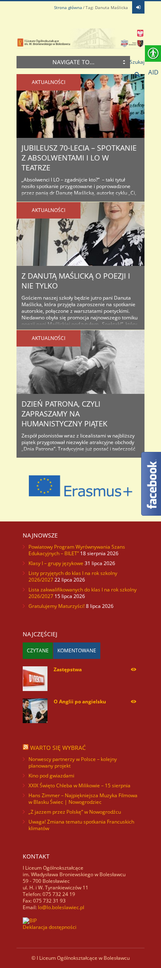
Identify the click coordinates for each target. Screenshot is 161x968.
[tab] (38, 650)
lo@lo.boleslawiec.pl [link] (61, 907)
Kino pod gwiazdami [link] (51, 775)
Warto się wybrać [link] (58, 748)
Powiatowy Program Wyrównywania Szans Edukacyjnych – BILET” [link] (76, 550)
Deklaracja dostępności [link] (49, 927)
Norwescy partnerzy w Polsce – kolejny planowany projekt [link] (72, 762)
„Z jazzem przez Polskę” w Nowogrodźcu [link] (74, 811)
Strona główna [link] (68, 7)
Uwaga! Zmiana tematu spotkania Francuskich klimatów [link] (81, 825)
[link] (138, 7)
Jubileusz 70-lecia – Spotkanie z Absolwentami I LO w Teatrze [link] (79, 157)
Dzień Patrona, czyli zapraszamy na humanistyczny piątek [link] (64, 413)
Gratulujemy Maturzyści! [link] (56, 606)
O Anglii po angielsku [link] (80, 701)
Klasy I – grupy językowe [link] (55, 563)
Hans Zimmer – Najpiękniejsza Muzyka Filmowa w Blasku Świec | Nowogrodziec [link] (82, 798)
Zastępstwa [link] (68, 669)
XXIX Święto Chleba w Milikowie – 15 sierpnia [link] (79, 785)
